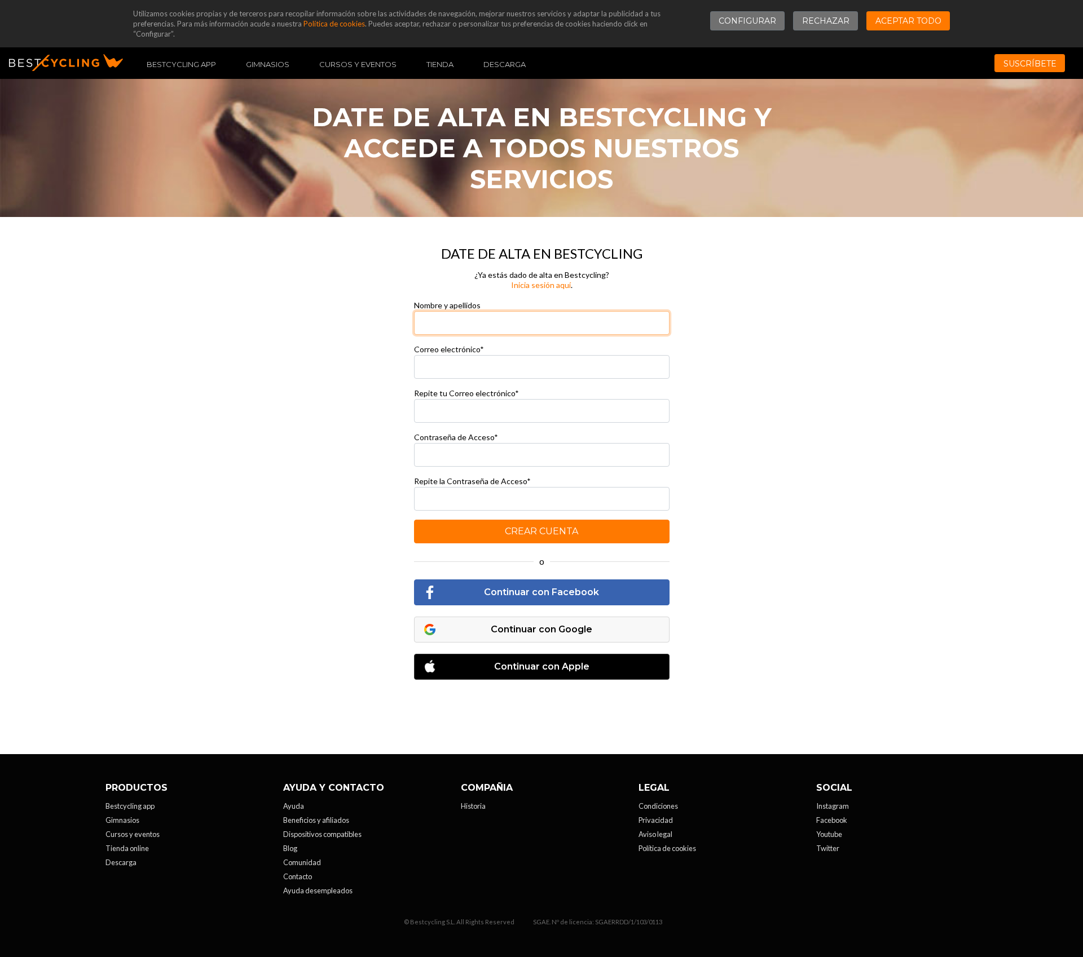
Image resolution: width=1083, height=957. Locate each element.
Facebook (831, 820)
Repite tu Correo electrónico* (466, 393)
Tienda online (127, 848)
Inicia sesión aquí (541, 285)
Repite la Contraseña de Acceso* (472, 481)
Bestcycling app (130, 805)
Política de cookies (334, 23)
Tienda (440, 64)
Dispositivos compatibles (322, 834)
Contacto (297, 876)
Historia (473, 805)
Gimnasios (267, 64)
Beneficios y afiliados (316, 820)
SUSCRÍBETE (1029, 64)
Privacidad (656, 820)
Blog (290, 848)
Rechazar (825, 21)
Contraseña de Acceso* (456, 437)
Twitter (827, 848)
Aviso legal (655, 834)
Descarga (504, 64)
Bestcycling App (181, 64)
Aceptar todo (908, 21)
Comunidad (302, 862)
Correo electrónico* (449, 349)
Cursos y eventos (358, 64)
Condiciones (658, 805)
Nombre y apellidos (447, 305)
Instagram (832, 805)
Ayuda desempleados (318, 890)
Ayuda (293, 805)
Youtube (829, 834)
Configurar (747, 21)
